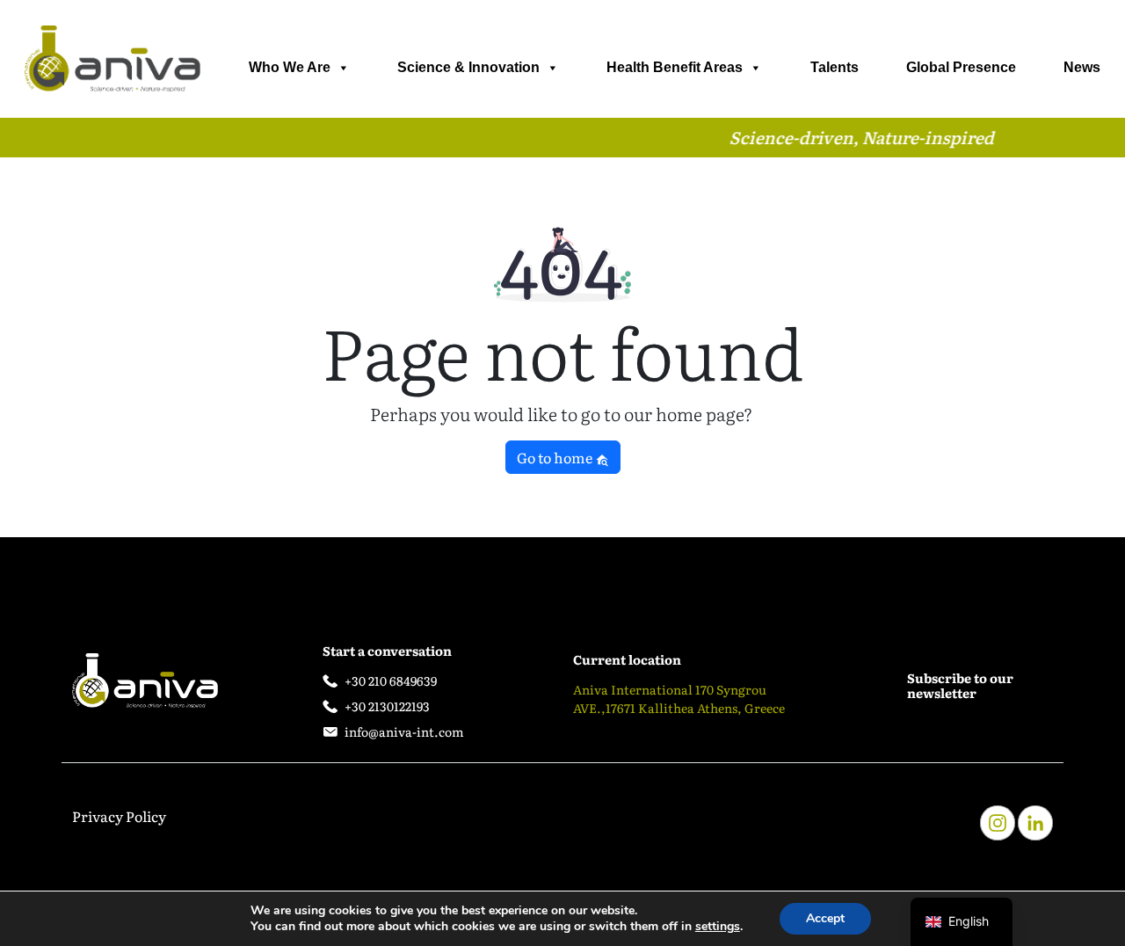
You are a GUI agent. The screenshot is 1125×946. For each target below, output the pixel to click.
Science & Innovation (468, 67)
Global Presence (961, 67)
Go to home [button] (556, 457)
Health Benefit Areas (674, 67)
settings (717, 927)
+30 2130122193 (387, 706)
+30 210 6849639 (391, 680)
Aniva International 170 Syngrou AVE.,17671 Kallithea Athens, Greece (679, 698)
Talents (834, 67)
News (1081, 67)
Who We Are (289, 67)
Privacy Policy (119, 815)
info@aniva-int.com (404, 731)
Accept (825, 918)
